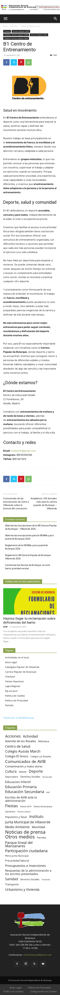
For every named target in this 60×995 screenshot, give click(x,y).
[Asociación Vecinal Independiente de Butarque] (30, 7)
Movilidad (38, 827)
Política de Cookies (15, 695)
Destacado (47, 777)
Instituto (36, 816)
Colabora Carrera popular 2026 (16, 38)
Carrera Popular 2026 (39, 35)
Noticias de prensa (25, 832)
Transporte (12, 884)
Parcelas (41, 837)
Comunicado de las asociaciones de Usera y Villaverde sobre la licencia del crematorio (16, 503)
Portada (9, 705)
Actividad (30, 736)
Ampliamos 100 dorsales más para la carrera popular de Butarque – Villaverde (44, 503)
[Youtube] (43, 964)
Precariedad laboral (17, 860)
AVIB (5, 627)
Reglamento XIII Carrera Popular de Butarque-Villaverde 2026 (28, 557)
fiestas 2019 (25, 806)
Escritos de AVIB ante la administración (21, 799)
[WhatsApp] (28, 62)
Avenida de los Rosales (20, 741)
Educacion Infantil (18, 781)
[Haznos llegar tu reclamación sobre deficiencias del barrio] (30, 601)
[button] (5, 18)
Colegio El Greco (16, 756)
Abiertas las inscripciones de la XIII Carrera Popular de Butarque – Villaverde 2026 (31, 527)
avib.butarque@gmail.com (37, 954)
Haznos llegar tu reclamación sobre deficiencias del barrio (29, 620)
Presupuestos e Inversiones (25, 865)
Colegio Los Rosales (40, 756)
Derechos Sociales (30, 776)
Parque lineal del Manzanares (19, 844)
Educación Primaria (21, 786)
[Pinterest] (21, 62)
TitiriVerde (46, 879)
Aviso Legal (11, 662)
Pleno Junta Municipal (17, 855)
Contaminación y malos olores (24, 766)
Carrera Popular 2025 (30, 26)
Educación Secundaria (24, 791)
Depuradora (11, 776)
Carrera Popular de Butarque (20, 671)
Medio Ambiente (17, 827)
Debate (23, 771)
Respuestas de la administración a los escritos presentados (28, 872)
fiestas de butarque (43, 806)
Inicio (5, 26)
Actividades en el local (17, 657)
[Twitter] (14, 62)
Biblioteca (43, 741)
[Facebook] (6, 62)
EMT (48, 792)
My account (11, 690)
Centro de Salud (17, 746)
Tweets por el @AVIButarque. (18, 717)
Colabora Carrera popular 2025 (16, 35)
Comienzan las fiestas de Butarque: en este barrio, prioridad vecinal (27, 567)
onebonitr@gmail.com (23, 450)
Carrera (14, 26)
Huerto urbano (24, 811)
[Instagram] (26, 964)
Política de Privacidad (16, 700)
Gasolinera (10, 811)
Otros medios (20, 836)
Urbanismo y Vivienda (22, 889)
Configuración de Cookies (43, 991)
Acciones (13, 736)
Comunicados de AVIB (25, 761)
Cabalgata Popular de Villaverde (22, 667)
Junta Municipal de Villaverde (27, 822)
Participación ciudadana (26, 850)
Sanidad (11, 879)
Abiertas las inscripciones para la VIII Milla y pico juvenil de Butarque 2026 (29, 537)
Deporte (36, 771)
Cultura (11, 771)
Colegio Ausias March (22, 751)
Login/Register (12, 686)
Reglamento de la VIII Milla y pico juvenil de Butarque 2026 (26, 547)
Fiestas (11, 805)
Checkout (10, 676)
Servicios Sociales (29, 879)
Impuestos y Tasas (16, 817)
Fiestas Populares (14, 681)
